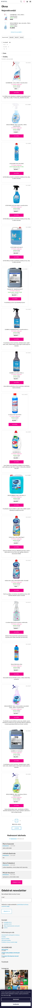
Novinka (6, 47)
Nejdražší (16, 37)
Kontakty (4, 937)
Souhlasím (16, 1004)
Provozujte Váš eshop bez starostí (10, 956)
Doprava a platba (5, 938)
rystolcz (6, 928)
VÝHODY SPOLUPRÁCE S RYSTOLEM (11, 952)
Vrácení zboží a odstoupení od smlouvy (10, 935)
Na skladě (6, 42)
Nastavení (16, 999)
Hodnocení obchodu (16, 835)
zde (10, 995)
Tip (5, 49)
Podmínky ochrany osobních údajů (9, 942)
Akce (5, 44)
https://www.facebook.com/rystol (11, 926)
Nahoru (17, 828)
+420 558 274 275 (8, 924)
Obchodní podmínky (6, 940)
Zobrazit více (16, 882)
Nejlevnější (11, 37)
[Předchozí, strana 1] (16, 820)
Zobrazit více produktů (16, 32)
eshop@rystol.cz (8, 922)
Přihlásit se (7, 911)
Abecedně (21, 37)
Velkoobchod (5, 949)
